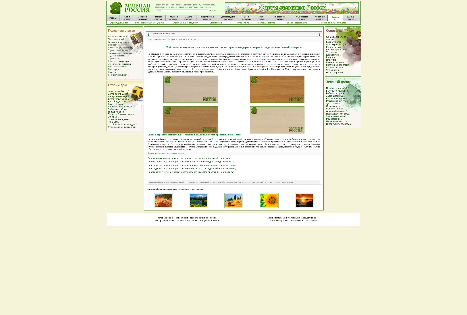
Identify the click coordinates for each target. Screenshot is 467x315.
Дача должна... (333, 103)
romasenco (159, 39)
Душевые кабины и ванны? (122, 127)
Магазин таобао (334, 108)
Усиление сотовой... (117, 39)
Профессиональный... (337, 88)
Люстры (330, 39)
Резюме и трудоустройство (120, 42)
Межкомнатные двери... (338, 101)
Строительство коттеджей (119, 64)
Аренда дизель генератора (120, 53)
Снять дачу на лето (118, 94)
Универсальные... (117, 112)
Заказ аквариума (335, 96)
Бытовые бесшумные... (338, 91)
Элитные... (113, 117)
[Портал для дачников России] (131, 8)
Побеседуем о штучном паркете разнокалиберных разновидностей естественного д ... (193, 168)
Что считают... (333, 70)
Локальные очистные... (118, 36)
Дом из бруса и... (116, 104)
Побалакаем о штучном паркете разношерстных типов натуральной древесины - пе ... (193, 161)
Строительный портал (118, 50)
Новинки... (113, 72)
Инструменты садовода (338, 124)
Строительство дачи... (119, 99)
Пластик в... (332, 60)
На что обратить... (335, 72)
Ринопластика (333, 47)
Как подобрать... (334, 42)
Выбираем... (113, 45)
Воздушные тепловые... (338, 65)
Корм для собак (116, 91)
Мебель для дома (335, 62)
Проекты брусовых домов (121, 114)
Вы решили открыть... (337, 98)
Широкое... (331, 57)
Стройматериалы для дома (122, 124)
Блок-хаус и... (114, 69)
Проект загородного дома (120, 47)
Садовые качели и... (117, 55)
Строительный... (115, 58)
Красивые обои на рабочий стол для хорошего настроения (175, 189)
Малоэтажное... (334, 119)
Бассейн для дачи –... (119, 101)
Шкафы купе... (333, 55)
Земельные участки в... (118, 66)
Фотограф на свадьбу (337, 111)
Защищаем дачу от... (336, 116)
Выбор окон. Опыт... (118, 109)
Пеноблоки (113, 122)
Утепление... (332, 52)
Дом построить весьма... (119, 75)
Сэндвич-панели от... (337, 37)
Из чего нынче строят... (338, 121)
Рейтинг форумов (335, 93)
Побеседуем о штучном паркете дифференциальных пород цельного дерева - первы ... (193, 165)
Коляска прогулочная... (338, 49)
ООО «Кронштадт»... (337, 44)
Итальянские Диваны (119, 119)
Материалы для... (335, 67)
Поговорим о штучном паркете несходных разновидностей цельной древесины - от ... (192, 158)
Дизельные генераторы (118, 61)
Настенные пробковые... (120, 106)
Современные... (334, 106)
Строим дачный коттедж (163, 33)
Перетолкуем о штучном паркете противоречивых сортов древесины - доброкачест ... (192, 172)
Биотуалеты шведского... (121, 96)
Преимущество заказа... (338, 114)
